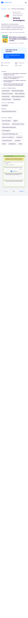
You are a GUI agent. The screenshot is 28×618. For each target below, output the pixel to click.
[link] (6, 3)
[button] (26, 2)
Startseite (3, 9)
